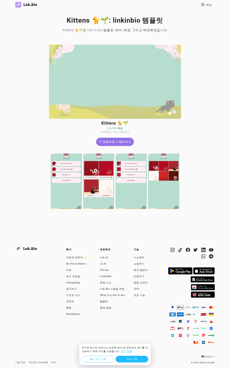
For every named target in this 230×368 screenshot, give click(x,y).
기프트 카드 (73, 295)
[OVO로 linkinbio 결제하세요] (188, 336)
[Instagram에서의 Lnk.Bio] (173, 250)
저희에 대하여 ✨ (76, 257)
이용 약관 (20, 362)
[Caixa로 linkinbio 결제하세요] (204, 322)
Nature (124, 132)
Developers (73, 314)
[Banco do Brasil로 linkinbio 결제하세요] (188, 322)
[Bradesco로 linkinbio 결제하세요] (196, 322)
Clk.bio (104, 270)
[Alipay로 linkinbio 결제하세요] (196, 308)
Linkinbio (106, 276)
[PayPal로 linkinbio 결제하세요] (173, 308)
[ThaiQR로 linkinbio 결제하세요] (204, 343)
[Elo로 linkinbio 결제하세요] (188, 315)
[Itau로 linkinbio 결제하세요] (181, 322)
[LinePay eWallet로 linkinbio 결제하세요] (211, 336)
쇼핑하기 (139, 263)
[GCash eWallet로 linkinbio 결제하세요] (211, 329)
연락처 (70, 301)
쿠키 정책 (126, 351)
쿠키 (53, 362)
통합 (69, 307)
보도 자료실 (73, 276)
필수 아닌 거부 (98, 359)
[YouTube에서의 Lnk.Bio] (211, 250)
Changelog (73, 282)
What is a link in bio (112, 295)
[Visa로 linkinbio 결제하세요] (204, 308)
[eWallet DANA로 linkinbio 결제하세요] (173, 336)
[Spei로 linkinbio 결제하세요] (181, 329)
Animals (106, 132)
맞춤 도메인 (141, 282)
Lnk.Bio (112, 128)
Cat (115, 132)
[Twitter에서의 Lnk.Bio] (196, 250)
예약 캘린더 (141, 270)
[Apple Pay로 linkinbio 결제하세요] (181, 308)
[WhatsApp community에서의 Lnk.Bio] (203, 257)
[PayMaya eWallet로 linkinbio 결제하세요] (204, 329)
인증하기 (139, 276)
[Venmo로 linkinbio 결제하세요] (173, 315)
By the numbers (76, 263)
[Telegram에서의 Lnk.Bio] (211, 257)
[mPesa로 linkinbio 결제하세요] (196, 336)
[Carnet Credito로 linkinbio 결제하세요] (173, 329)
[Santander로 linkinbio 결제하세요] (211, 322)
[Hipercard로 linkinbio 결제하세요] (204, 315)
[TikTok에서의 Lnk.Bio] (180, 250)
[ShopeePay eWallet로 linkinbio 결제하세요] (211, 343)
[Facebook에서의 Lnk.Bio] (188, 250)
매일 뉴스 (105, 282)
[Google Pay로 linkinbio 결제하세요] (188, 308)
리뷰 (69, 270)
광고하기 (71, 288)
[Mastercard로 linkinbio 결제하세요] (211, 308)
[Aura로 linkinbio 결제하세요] (211, 315)
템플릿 (104, 301)
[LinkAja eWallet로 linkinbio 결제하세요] (181, 336)
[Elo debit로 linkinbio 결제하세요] (173, 322)
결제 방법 (105, 307)
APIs (137, 288)
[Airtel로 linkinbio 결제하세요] (204, 336)
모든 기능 (139, 295)
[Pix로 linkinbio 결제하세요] (196, 315)
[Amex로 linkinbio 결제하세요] (181, 315)
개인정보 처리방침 (38, 362)
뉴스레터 (139, 257)
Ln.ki (103, 263)
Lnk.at (104, 257)
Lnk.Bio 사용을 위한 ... (114, 288)
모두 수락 (132, 359)
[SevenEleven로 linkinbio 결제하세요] (188, 329)
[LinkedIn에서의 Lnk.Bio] (203, 250)
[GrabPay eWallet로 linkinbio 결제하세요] (196, 329)
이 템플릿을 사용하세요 (115, 141)
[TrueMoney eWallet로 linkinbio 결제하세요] (196, 343)
